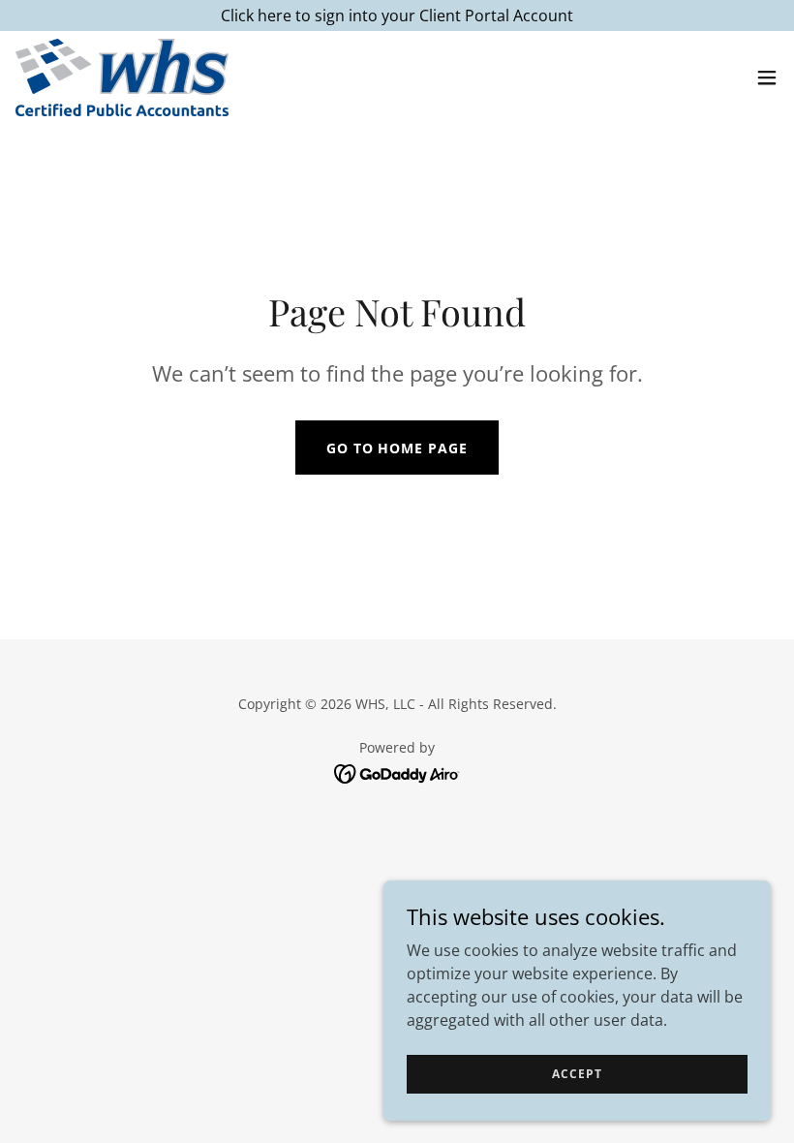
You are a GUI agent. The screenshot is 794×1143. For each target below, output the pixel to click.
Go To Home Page (397, 448)
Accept (576, 1074)
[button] (767, 77)
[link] (122, 77)
